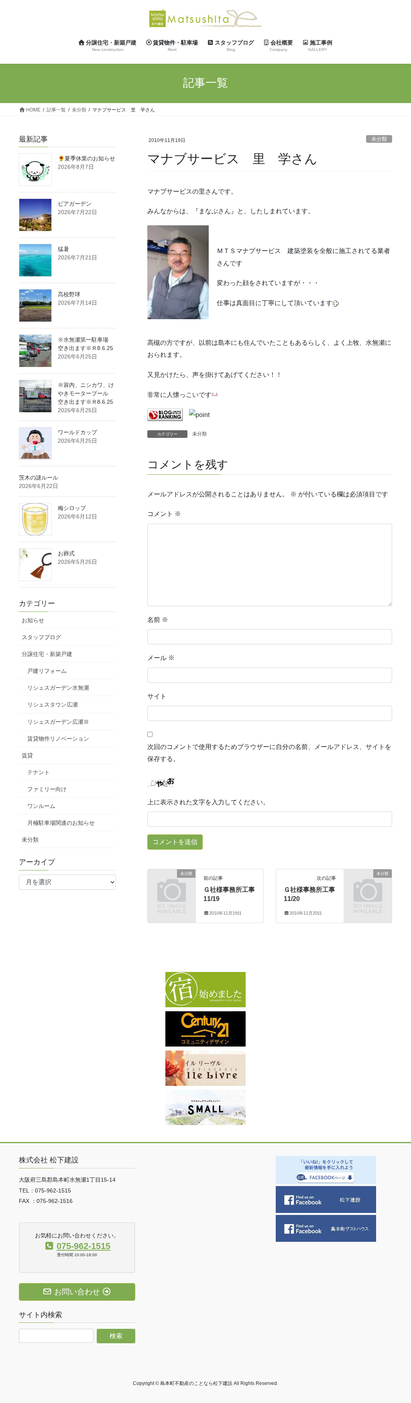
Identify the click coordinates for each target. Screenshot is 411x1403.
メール (161, 657)
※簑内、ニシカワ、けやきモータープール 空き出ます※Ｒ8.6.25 (86, 393)
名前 (157, 619)
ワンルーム (41, 806)
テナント (38, 772)
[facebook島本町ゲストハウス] (326, 1228)
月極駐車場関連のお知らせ (61, 823)
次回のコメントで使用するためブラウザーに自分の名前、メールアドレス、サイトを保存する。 (269, 752)
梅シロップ (72, 508)
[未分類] (171, 883)
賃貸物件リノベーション (58, 738)
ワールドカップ (77, 432)
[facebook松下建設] (326, 1199)
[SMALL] (205, 1107)
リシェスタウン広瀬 (52, 704)
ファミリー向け (47, 789)
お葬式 (66, 553)
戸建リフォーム (47, 671)
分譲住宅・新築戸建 (47, 654)
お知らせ (33, 620)
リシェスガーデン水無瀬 (58, 687)
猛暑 (63, 249)
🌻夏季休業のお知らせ (86, 158)
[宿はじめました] (205, 989)
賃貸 (27, 755)
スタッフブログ (41, 637)
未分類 (379, 139)
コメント (164, 513)
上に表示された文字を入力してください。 (208, 802)
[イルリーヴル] (205, 1068)
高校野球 (69, 294)
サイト (157, 696)
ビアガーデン (75, 203)
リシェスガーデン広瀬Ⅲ (58, 722)
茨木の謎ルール (38, 477)
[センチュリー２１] (205, 1028)
